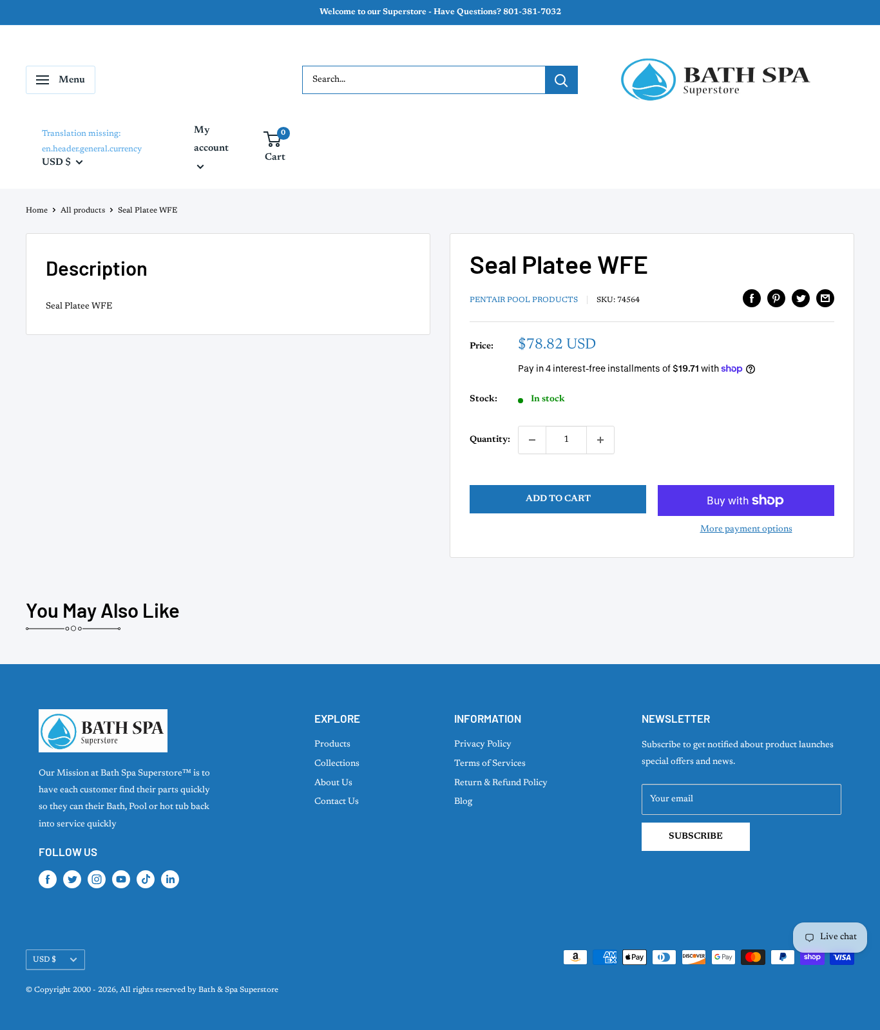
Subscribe (696, 836)
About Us (333, 783)
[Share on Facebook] (752, 298)
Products (332, 744)
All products (83, 211)
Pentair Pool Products (524, 300)
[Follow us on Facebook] (48, 879)
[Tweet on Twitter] (801, 298)
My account (211, 139)
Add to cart (558, 499)
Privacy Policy (483, 744)
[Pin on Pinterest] (776, 298)
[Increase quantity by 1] (600, 439)
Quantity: (490, 439)
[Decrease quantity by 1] (532, 439)
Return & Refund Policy (501, 783)
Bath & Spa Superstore (238, 990)
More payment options (746, 529)
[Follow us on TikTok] (146, 879)
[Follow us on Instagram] (97, 879)
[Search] (561, 79)
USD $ (44, 960)
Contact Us (336, 801)
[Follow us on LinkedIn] (170, 879)
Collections (336, 763)
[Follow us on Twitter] (72, 879)
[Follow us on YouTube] (121, 879)
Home (37, 211)
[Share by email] (825, 298)
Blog (463, 801)
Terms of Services (490, 763)
